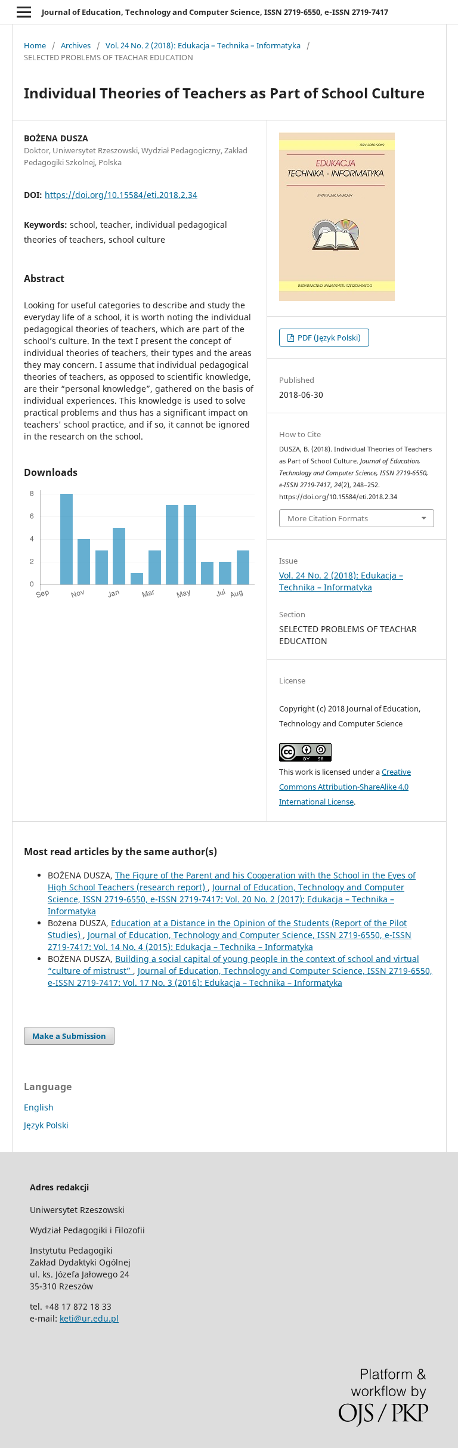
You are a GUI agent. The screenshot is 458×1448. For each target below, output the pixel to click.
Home (35, 45)
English (39, 1107)
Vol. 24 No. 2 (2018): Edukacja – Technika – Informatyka (203, 45)
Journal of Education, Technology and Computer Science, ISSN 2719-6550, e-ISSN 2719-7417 (215, 12)
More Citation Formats (327, 518)
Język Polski (46, 1125)
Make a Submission (69, 1036)
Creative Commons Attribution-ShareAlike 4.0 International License (345, 786)
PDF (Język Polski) (328, 337)
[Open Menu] (24, 12)
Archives (76, 45)
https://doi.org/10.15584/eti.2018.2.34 (121, 194)
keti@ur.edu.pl (89, 1318)
